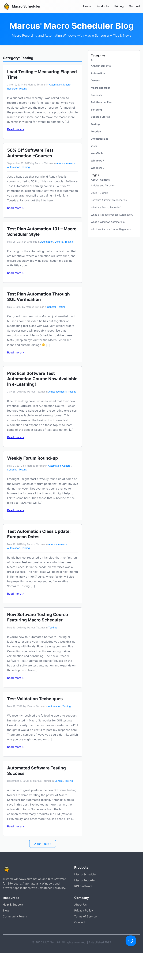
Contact (79, 922)
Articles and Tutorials (103, 185)
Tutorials (96, 131)
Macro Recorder (100, 87)
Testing (23, 88)
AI (92, 60)
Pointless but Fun (101, 102)
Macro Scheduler (85, 874)
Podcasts (96, 95)
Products (103, 6)
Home (87, 6)
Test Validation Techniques (35, 698)
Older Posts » (42, 843)
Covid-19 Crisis (99, 192)
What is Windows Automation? (108, 221)
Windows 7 (97, 160)
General (59, 241)
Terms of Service (85, 916)
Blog (6, 910)
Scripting (12, 469)
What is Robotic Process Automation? (112, 214)
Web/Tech (97, 153)
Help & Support (13, 904)
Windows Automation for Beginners (111, 229)
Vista (94, 146)
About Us (80, 904)
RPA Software (83, 886)
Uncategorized (99, 138)
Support (134, 6)
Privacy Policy (83, 910)
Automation (55, 84)
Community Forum (15, 916)
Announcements (65, 163)
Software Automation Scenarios (109, 199)
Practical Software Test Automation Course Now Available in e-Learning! (42, 379)
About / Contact (100, 179)
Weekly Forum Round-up (32, 458)
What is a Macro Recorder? (106, 207)
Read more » (15, 129)
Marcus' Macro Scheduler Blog (71, 25)
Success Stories (100, 116)
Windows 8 (97, 167)
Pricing (119, 6)
